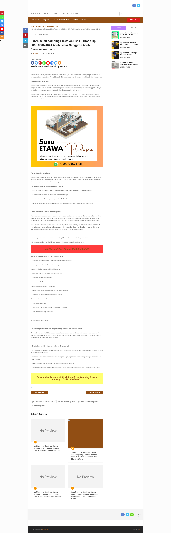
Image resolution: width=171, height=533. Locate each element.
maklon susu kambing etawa (45, 402)
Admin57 (36, 53)
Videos (75, 14)
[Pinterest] (40, 63)
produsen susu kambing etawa (88, 402)
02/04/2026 (126, 37)
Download (134, 20)
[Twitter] (36, 63)
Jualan (65, 14)
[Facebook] (32, 63)
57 (139, 529)
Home (33, 27)
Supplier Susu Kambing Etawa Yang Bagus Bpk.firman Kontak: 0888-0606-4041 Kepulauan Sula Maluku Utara (84, 455)
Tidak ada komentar (47, 53)
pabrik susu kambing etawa (66, 402)
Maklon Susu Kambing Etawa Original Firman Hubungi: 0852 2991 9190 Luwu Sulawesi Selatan (47, 494)
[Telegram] (55, 63)
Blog (55, 14)
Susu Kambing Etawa (51, 27)
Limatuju (45, 529)
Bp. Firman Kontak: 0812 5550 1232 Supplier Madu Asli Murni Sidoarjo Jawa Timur (130, 44)
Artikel (39, 27)
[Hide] (1, 40)
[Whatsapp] (44, 63)
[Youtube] (48, 63)
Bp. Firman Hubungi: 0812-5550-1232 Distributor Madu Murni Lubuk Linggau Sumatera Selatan (129, 53)
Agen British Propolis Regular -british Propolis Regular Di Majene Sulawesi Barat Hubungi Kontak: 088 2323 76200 (129, 34)
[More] (59, 63)
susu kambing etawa (38, 406)
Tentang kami (35, 14)
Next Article (93, 392)
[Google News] (52, 63)
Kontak (46, 14)
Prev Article (40, 392)
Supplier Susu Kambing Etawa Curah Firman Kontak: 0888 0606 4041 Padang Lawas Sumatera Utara (84, 495)
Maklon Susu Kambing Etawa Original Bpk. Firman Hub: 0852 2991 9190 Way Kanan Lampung (47, 448)
